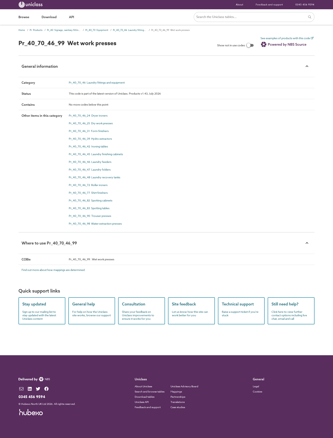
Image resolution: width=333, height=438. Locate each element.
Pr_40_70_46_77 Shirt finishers (88, 192)
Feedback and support (269, 4)
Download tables (144, 396)
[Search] (310, 17)
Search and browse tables (149, 391)
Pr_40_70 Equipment (96, 30)
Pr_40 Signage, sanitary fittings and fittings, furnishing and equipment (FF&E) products (64, 30)
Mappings (176, 391)
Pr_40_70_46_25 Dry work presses (91, 123)
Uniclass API (142, 402)
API (71, 17)
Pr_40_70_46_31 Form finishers (89, 131)
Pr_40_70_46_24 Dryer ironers (88, 115)
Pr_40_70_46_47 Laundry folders (90, 169)
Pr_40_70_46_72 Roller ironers (88, 185)
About (239, 4)
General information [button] (40, 66)
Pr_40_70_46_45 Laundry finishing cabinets (96, 154)
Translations (178, 402)
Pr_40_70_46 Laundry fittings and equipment (130, 30)
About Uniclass (143, 386)
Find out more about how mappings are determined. (53, 270)
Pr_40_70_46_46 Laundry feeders (90, 162)
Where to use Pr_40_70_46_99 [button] (49, 243)
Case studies (178, 407)
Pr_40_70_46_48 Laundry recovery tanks (94, 177)
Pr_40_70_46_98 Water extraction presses (95, 223)
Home (21, 30)
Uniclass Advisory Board (184, 386)
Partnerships (178, 396)
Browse (23, 17)
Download (49, 17)
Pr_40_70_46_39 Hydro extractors (90, 138)
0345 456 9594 (304, 4)
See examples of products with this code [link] (286, 38)
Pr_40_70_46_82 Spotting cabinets (90, 200)
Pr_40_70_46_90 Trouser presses (90, 216)
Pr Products (36, 30)
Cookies (257, 391)
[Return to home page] (31, 4)
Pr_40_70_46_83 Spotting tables (89, 208)
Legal (256, 386)
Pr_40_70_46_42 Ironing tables (88, 146)
